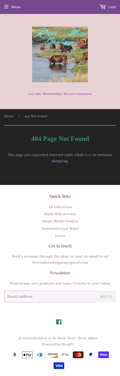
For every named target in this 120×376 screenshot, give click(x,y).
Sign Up (106, 296)
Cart (111, 7)
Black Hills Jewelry (60, 214)
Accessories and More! (60, 228)
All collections (60, 207)
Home (9, 116)
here (88, 155)
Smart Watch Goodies (60, 221)
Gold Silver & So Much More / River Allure (63, 338)
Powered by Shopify (58, 344)
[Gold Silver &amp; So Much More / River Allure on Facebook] (59, 323)
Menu (16, 7)
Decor (60, 235)
